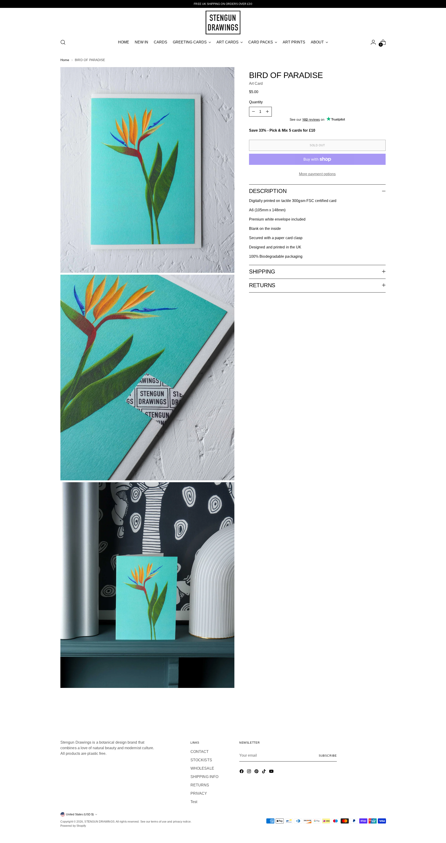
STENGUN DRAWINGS (99, 821)
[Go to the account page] (373, 42)
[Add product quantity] (267, 111)
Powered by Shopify (73, 825)
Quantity (256, 102)
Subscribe (328, 755)
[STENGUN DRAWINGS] (223, 22)
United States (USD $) (80, 814)
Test (193, 802)
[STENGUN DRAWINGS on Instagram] (249, 772)
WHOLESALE (202, 768)
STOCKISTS (201, 760)
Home (64, 60)
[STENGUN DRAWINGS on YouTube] (272, 772)
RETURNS (199, 785)
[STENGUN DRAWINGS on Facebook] (242, 772)
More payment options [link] (317, 174)
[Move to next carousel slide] (382, 712)
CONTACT (199, 752)
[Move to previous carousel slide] (371, 713)
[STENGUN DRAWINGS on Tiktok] (264, 772)
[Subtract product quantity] (253, 111)
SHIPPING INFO (204, 777)
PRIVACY (198, 793)
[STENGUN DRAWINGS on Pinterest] (257, 772)
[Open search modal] (63, 42)
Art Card (256, 83)
